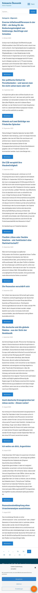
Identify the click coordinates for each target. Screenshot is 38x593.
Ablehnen (19, 584)
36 (23, 551)
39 (10, 555)
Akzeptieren (19, 579)
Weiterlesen (7, 74)
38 (4, 555)
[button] (35, 568)
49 (19, 555)
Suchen (33, 11)
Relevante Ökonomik (11, 3)
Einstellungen (19, 589)
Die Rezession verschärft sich (16, 286)
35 (18, 551)
